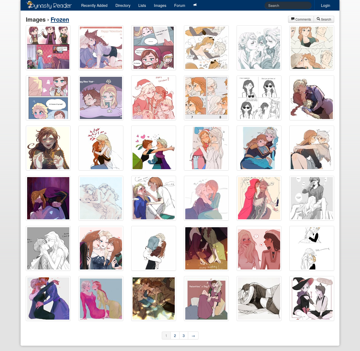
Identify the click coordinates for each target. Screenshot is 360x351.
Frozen (60, 19)
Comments (303, 19)
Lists (142, 5)
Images (160, 5)
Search (325, 19)
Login (325, 5)
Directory (122, 5)
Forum (179, 5)
